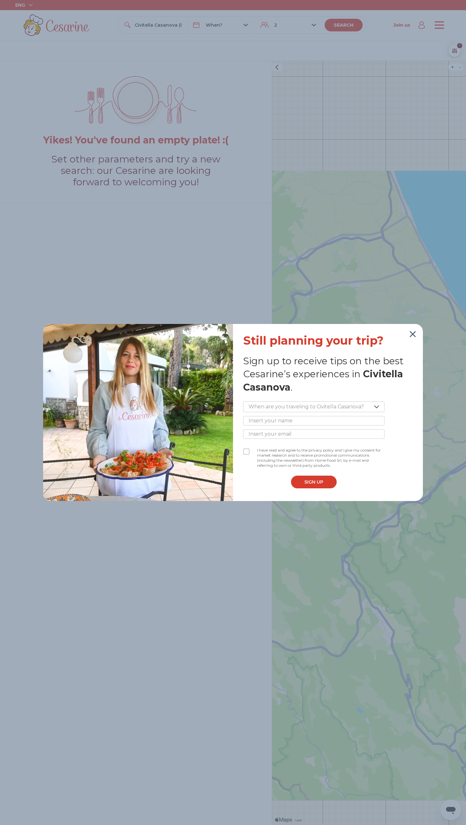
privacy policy (321, 450)
